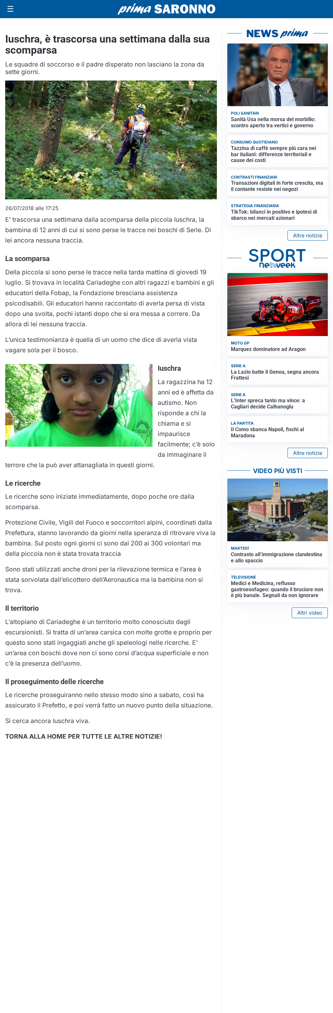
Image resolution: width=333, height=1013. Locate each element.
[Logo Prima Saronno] (166, 9)
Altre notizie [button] (307, 235)
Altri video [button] (309, 612)
